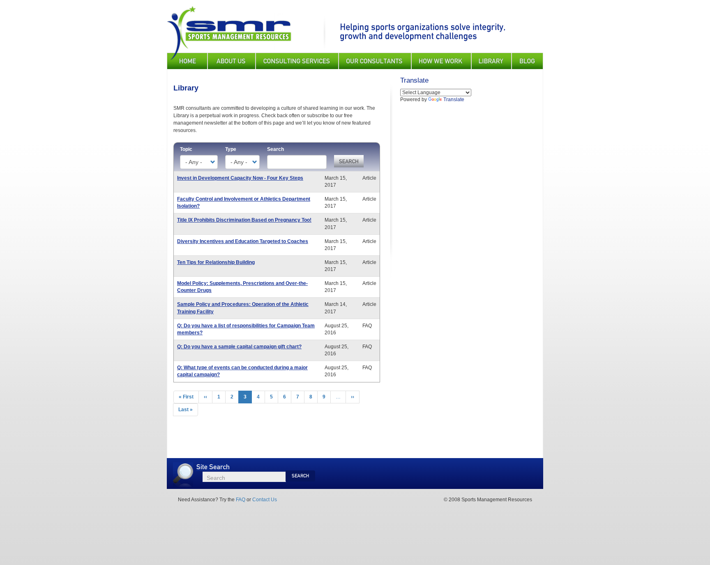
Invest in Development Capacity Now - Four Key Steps (240, 178)
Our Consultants (375, 61)
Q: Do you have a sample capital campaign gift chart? (239, 347)
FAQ (240, 499)
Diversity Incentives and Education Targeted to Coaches (242, 241)
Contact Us (264, 499)
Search (275, 149)
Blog (527, 61)
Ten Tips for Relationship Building (216, 262)
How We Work (441, 61)
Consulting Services (297, 61)
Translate (453, 99)
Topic (186, 149)
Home (187, 61)
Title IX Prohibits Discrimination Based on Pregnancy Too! (244, 220)
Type (230, 149)
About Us (231, 61)
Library (491, 61)
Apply (349, 161)
